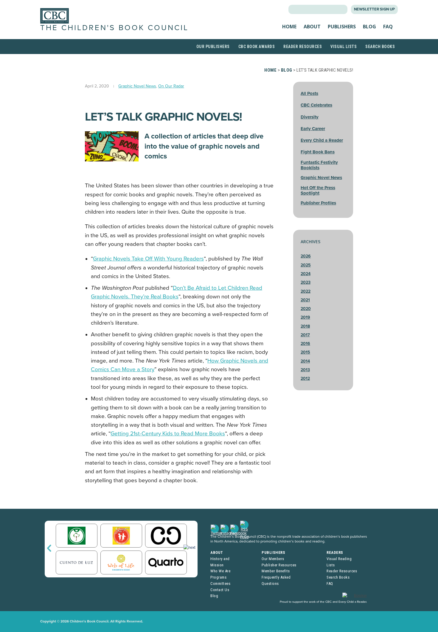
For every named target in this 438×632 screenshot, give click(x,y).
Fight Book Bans (318, 152)
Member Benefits (276, 571)
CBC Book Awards (256, 46)
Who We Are (220, 571)
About (312, 26)
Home (289, 26)
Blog (369, 26)
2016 (305, 343)
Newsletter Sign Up (374, 9)
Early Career (313, 128)
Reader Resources (302, 46)
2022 (305, 291)
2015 (305, 352)
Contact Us (219, 590)
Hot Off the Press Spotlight (318, 190)
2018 (305, 326)
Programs (218, 577)
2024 (305, 273)
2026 (306, 256)
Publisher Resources (279, 565)
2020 (306, 308)
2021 (305, 300)
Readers (335, 552)
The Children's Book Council (114, 27)
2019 (305, 317)
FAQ (388, 26)
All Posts (309, 93)
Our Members (273, 559)
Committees (220, 583)
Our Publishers (213, 46)
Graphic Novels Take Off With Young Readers (148, 258)
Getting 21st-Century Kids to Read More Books (168, 433)
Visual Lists (343, 46)
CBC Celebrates (316, 105)
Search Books (380, 46)
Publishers (342, 26)
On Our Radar (171, 86)
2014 (305, 361)
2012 (305, 378)
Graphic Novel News (137, 86)
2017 (305, 334)
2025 (306, 265)
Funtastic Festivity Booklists (319, 165)
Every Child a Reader (322, 140)
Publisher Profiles (318, 203)
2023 (305, 282)
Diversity (310, 117)
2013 (305, 369)
